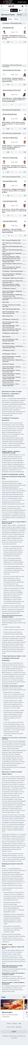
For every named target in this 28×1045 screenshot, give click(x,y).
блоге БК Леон (10, 607)
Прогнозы (14, 1023)
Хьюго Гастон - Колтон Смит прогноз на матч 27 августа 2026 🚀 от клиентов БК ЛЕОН (14, 211)
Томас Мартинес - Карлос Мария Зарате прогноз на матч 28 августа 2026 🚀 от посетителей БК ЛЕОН (14, 100)
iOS (5, 963)
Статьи (8, 1027)
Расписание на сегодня (8, 500)
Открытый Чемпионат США (10, 181)
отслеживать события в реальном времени (13, 820)
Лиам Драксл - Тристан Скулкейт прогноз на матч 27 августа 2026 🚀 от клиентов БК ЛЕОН (13, 231)
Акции (19, 1023)
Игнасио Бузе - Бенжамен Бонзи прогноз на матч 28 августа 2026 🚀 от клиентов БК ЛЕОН (14, 167)
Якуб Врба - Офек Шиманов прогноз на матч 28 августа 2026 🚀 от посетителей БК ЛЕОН (14, 37)
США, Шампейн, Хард (8, 27)
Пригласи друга (7, 1012)
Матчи (12, 1027)
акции (11, 928)
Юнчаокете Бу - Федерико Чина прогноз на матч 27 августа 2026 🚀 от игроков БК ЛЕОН (14, 191)
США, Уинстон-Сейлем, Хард (10, 137)
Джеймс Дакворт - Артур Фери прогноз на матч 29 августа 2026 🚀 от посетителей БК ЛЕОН (14, 147)
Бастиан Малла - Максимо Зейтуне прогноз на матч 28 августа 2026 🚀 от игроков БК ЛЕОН (13, 80)
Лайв (24, 515)
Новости (9, 1023)
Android (24, 961)
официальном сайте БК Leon (9, 952)
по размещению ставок (14, 956)
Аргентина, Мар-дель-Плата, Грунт (12, 70)
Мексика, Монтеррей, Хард (10, 114)
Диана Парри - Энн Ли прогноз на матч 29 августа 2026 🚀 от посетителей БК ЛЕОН (13, 124)
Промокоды (18, 1027)
